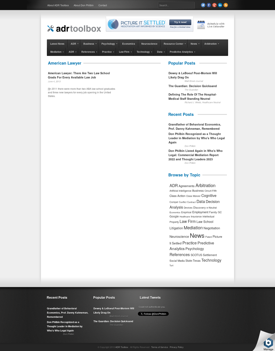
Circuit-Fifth (211, 190)
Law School (204, 221)
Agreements (187, 186)
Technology (211, 260)
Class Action (177, 196)
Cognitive (208, 195)
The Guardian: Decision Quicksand (193, 86)
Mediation (193, 227)
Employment (200, 212)
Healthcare (185, 216)
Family (213, 212)
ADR (174, 185)
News (197, 235)
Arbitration (205, 185)
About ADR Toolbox (58, 5)
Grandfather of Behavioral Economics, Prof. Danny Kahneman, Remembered (195, 126)
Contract (191, 202)
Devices (188, 207)
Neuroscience (179, 236)
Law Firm (188, 221)
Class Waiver (193, 196)
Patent (208, 236)
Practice (189, 243)
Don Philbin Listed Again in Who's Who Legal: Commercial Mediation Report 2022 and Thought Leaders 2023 (196, 155)
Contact (102, 5)
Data (200, 201)
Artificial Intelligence (180, 190)
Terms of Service (159, 347)
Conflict (182, 202)
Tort (171, 265)
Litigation (176, 227)
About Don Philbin (84, 5)
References (180, 254)
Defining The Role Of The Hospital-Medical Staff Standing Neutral (193, 96)
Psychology (194, 248)
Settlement (210, 255)
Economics (175, 212)
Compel (174, 202)
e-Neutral (212, 207)
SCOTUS (196, 255)
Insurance (196, 216)
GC (220, 212)
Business (198, 190)
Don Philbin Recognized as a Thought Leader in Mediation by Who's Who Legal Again (197, 138)
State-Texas (193, 260)
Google (174, 216)
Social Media (177, 260)
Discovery (199, 207)
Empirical (186, 212)
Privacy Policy (177, 347)
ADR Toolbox (121, 347)
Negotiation (212, 228)
